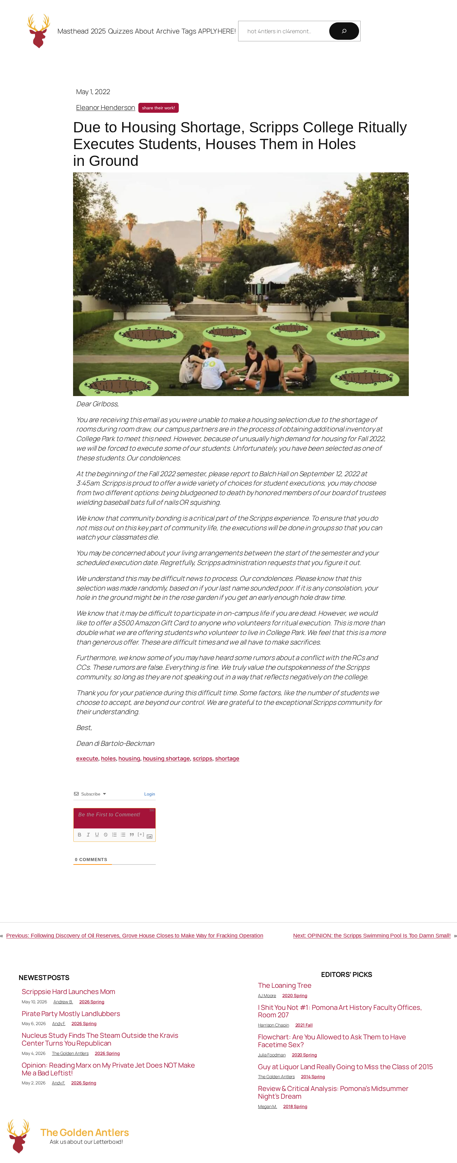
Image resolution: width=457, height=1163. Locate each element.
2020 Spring (294, 995)
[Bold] (79, 834)
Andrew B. (63, 1002)
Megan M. (267, 1106)
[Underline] (97, 834)
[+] (141, 834)
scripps (202, 758)
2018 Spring (295, 1106)
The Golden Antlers (70, 1053)
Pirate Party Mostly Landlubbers (71, 1014)
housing (129, 758)
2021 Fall (304, 1025)
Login (149, 793)
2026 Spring (91, 1002)
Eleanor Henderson (105, 107)
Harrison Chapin (273, 1025)
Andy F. (58, 1023)
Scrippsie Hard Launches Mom (68, 992)
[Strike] (105, 834)
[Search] (344, 31)
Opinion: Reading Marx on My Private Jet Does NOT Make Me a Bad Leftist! (108, 1069)
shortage (227, 758)
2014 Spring (313, 1076)
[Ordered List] (114, 834)
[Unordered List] (123, 834)
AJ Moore (267, 995)
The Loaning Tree (284, 985)
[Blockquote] (131, 834)
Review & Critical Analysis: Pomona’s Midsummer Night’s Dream (333, 1092)
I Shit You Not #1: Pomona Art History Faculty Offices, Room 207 (340, 1011)
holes (108, 758)
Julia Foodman (272, 1055)
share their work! (158, 107)
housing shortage (166, 758)
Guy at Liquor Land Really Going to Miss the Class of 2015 (345, 1067)
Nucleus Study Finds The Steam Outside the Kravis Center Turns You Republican (100, 1039)
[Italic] (88, 834)
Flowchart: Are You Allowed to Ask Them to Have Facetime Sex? (332, 1041)
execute (87, 758)
